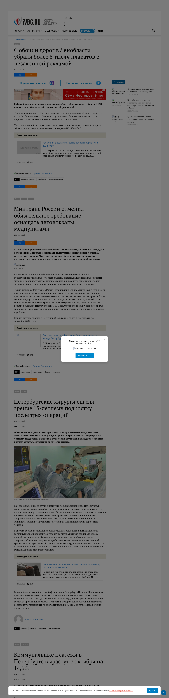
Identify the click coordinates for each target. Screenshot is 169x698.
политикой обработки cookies (121, 691)
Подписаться (84, 355)
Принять (152, 691)
